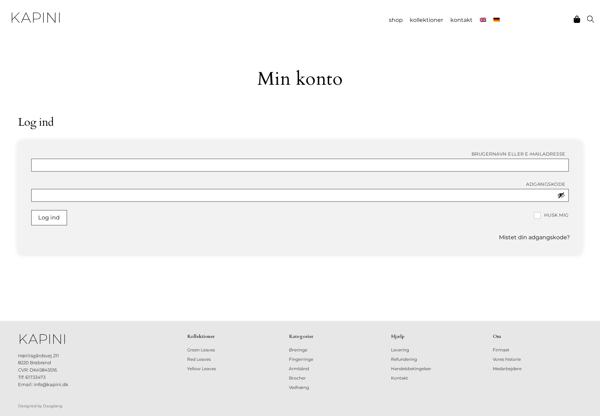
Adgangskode (547, 184)
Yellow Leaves (201, 368)
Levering (400, 349)
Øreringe (298, 349)
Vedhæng (299, 387)
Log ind (49, 217)
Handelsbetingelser (411, 368)
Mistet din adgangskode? (534, 237)
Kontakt (461, 20)
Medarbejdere (507, 368)
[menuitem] (483, 20)
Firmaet (501, 349)
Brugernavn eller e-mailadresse (520, 154)
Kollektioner (426, 20)
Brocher (297, 378)
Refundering (404, 359)
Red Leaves (199, 359)
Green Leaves (201, 349)
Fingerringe (301, 359)
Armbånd (299, 368)
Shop (396, 20)
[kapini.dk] (36, 18)
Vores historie (507, 359)
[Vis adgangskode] (561, 195)
